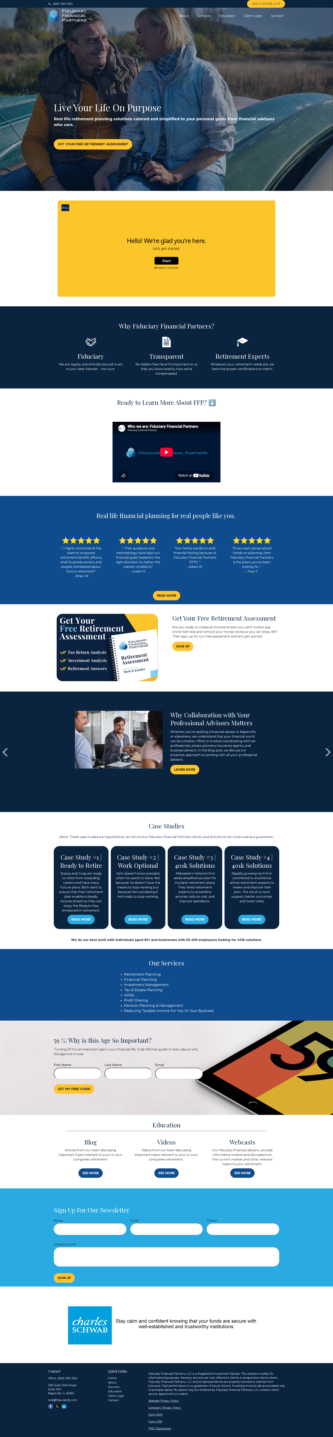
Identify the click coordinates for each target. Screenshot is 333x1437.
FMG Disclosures (159, 1428)
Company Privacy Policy (164, 1407)
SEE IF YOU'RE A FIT (266, 4)
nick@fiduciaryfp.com (62, 1400)
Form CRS (155, 1421)
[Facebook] (50, 1406)
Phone (212, 1220)
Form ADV (155, 1414)
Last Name (113, 1065)
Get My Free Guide (74, 1089)
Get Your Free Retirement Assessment (93, 144)
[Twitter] (57, 1406)
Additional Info (65, 1244)
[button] (183, 15)
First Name (62, 1065)
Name (58, 1220)
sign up (64, 1278)
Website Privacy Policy (163, 1401)
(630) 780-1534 (63, 4)
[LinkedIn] (64, 1406)
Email (159, 1065)
